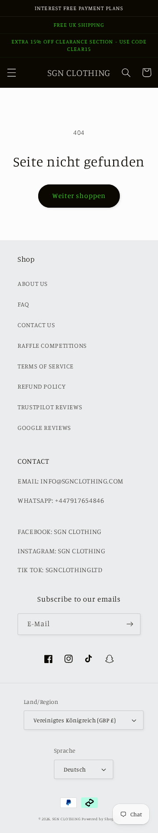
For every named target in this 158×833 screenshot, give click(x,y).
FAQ (23, 304)
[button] (11, 72)
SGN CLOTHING (66, 818)
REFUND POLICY (41, 386)
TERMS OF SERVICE (46, 366)
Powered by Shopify (100, 818)
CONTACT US (36, 324)
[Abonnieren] (130, 624)
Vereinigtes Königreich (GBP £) (74, 720)
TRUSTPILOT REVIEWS (50, 407)
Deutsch (75, 769)
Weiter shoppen (79, 195)
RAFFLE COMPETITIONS (52, 345)
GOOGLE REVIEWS (44, 427)
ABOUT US (33, 283)
